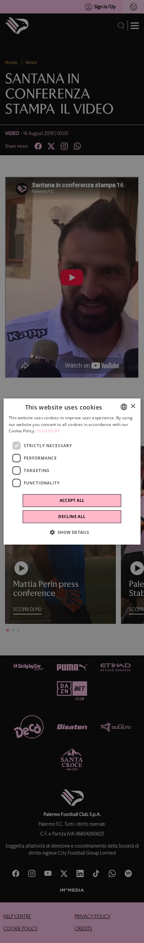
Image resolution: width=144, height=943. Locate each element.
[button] (72, 532)
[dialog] (72, 471)
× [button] (132, 406)
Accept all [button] (72, 500)
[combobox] (123, 406)
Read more (48, 431)
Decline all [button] (71, 516)
